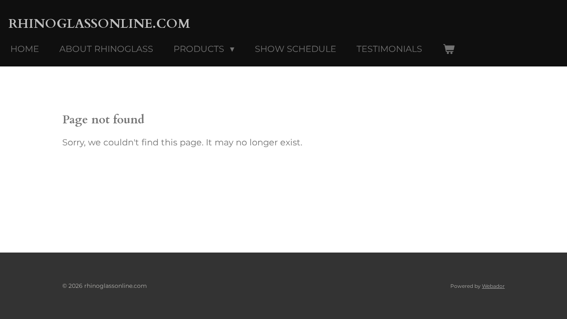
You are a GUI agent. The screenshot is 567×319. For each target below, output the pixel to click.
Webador (493, 286)
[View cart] (448, 49)
